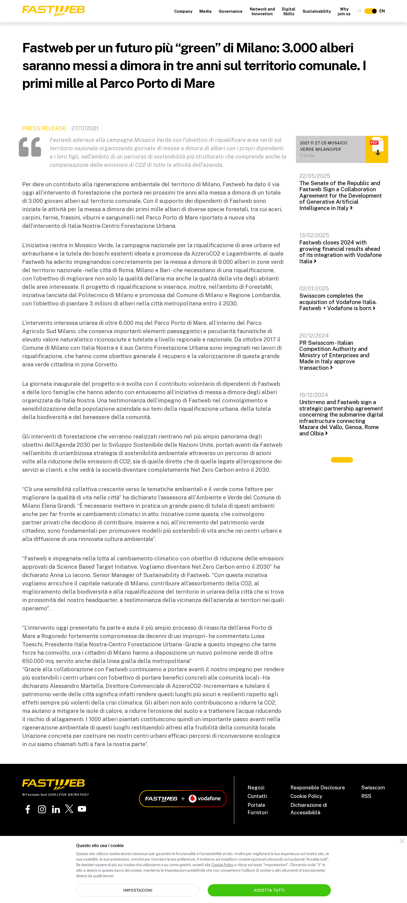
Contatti (257, 796)
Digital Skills (288, 11)
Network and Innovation (262, 11)
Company (183, 11)
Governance (231, 11)
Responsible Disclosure (317, 787)
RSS (366, 796)
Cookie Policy (306, 796)
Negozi (256, 787)
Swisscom (373, 787)
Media (205, 11)
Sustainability (317, 11)
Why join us (344, 11)
